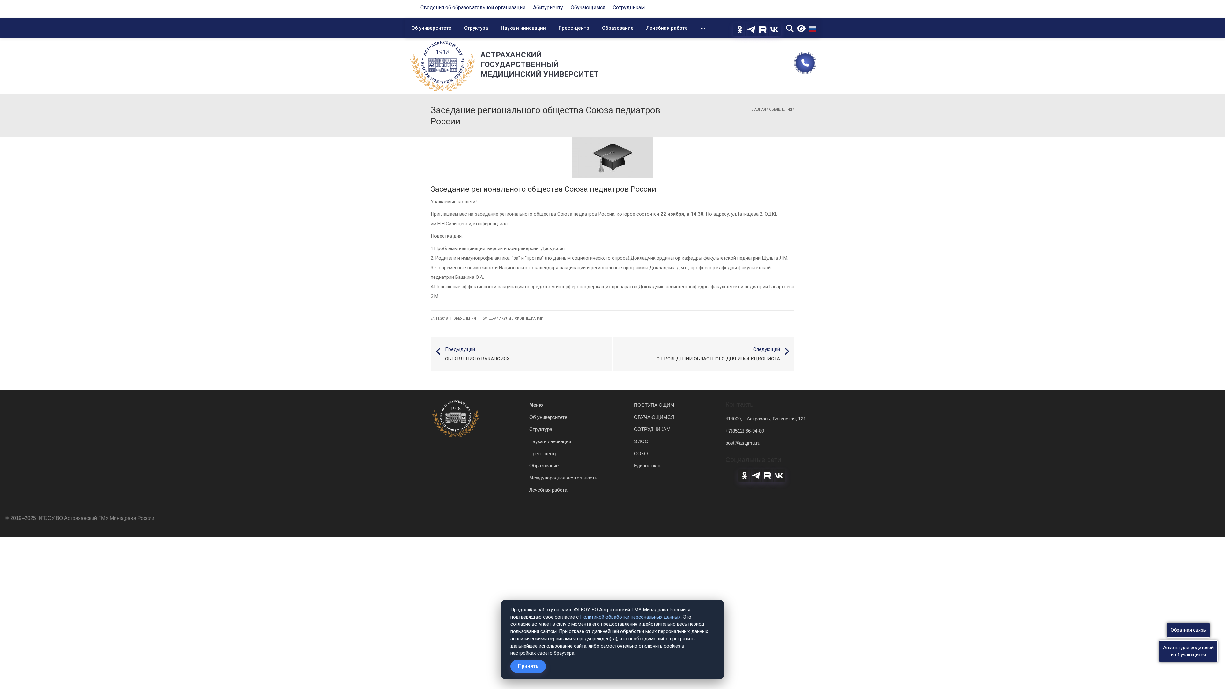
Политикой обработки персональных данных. (631, 617)
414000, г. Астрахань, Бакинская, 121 (765, 418)
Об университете (431, 28)
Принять (528, 666)
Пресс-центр (574, 28)
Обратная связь (1188, 630)
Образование (618, 28)
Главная (758, 109)
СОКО (641, 453)
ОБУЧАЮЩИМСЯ (654, 417)
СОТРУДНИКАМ (652, 429)
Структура (476, 28)
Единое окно (647, 465)
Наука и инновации (523, 28)
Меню (536, 405)
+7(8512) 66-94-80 (744, 430)
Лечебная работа (667, 28)
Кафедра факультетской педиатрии (512, 318)
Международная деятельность (563, 477)
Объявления (780, 109)
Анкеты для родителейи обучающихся (1188, 651)
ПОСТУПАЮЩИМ (654, 405)
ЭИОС (641, 441)
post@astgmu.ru (742, 443)
